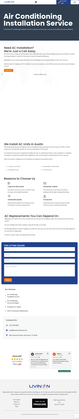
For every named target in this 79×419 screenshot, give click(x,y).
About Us (16, 402)
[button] (36, 2)
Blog (16, 406)
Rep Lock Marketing (53, 414)
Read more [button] (33, 366)
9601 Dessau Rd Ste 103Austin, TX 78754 (59, 402)
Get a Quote (16, 399)
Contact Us (16, 404)
